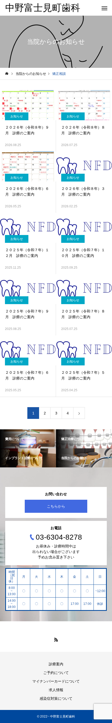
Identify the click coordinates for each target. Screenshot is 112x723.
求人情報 (56, 690)
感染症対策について (56, 698)
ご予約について (56, 673)
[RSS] (56, 639)
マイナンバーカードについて (56, 681)
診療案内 (56, 664)
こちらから (56, 506)
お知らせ (16, 116)
